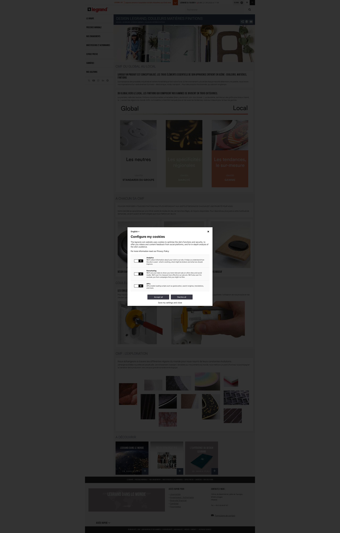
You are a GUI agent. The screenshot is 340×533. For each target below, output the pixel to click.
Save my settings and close (170, 303)
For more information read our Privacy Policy (150, 251)
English (134, 231)
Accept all (158, 297)
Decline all (181, 297)
